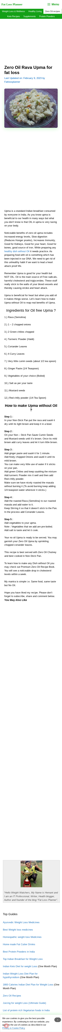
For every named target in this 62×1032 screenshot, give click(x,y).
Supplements (29, 16)
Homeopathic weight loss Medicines (22, 937)
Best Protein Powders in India (19, 951)
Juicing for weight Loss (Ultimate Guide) (24, 1003)
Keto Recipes (13, 16)
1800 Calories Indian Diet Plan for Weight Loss (28, 984)
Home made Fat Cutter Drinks (19, 944)
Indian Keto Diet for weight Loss (20, 966)
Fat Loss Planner (11, 4)
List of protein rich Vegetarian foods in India (26, 1010)
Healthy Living (35, 11)
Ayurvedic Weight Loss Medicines (21, 922)
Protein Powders (47, 16)
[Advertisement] (31, 38)
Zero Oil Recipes (12, 995)
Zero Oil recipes (52, 11)
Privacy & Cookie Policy (13, 1028)
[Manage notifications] (6, 1025)
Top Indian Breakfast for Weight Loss (23, 959)
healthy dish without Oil (16, 251)
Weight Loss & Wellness (13, 11)
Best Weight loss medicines (18, 929)
